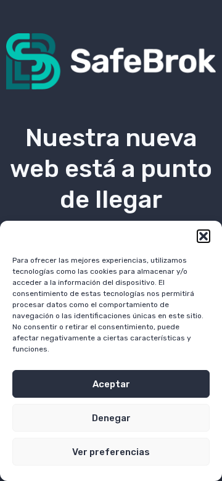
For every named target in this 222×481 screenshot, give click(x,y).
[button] (203, 236)
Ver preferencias (111, 452)
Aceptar (111, 384)
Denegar (111, 418)
